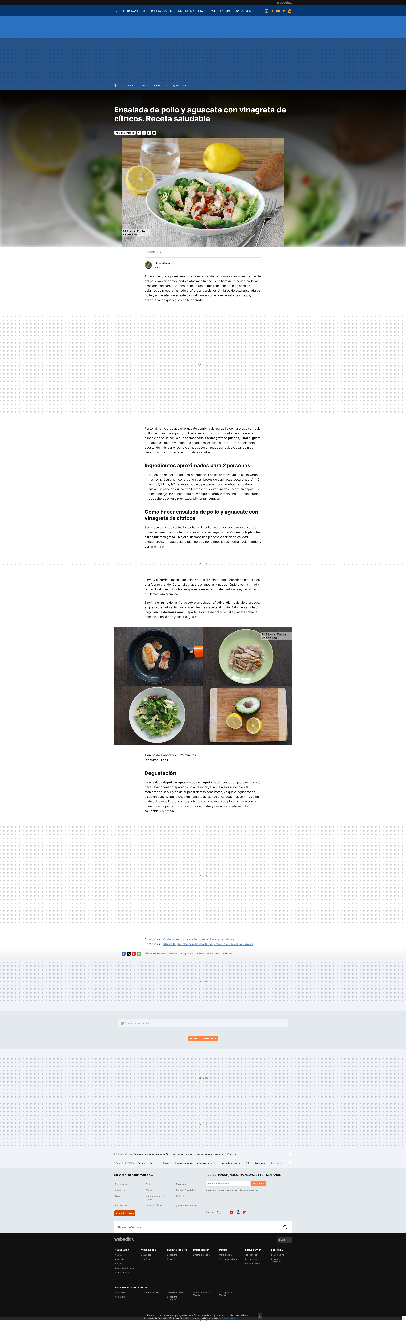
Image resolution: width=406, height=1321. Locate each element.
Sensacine (172, 1254)
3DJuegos (146, 1254)
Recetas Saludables (167, 953)
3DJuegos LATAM (150, 1292)
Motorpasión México (225, 1293)
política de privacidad (248, 1190)
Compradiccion (252, 1263)
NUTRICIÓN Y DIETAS (191, 11)
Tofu (248, 1163)
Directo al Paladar (201, 1254)
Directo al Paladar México (201, 1293)
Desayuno (120, 1196)
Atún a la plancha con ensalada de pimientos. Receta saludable (208, 944)
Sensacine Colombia (172, 1298)
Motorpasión (225, 1254)
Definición (181, 1196)
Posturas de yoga (184, 1163)
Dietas (149, 1190)
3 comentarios (126, 132)
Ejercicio (145, 85)
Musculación (121, 1184)
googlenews (290, 11)
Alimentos (120, 1190)
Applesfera (120, 1263)
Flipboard (284, 11)
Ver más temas (125, 1213)
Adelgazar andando (207, 1163)
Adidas (157, 85)
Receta (228, 953)
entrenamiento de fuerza (155, 1198)
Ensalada (214, 953)
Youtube (278, 11)
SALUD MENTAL (246, 11)
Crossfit (154, 1163)
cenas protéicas (154, 1205)
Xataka (118, 1254)
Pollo (201, 953)
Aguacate (188, 953)
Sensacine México (176, 1292)
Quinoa (141, 1163)
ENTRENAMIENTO (134, 11)
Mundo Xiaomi (122, 1272)
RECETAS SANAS (161, 11)
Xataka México (122, 1292)
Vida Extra (146, 1259)
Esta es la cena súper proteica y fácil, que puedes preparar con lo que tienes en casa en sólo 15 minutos (186, 1154)
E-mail (154, 133)
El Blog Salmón (278, 1254)
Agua (175, 85)
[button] (164, 263)
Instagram (266, 11)
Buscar (285, 1227)
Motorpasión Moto (228, 1259)
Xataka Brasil (121, 1296)
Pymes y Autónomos (277, 1260)
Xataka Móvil (121, 1259)
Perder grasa (122, 1205)
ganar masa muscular (187, 1205)
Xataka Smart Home (124, 1268)
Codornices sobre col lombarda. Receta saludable (198, 939)
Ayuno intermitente (231, 1163)
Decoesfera (251, 1259)
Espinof (171, 1259)
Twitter (144, 133)
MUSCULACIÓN (220, 11)
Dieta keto (260, 1163)
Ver (204, 1038)
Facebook (272, 11)
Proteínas (181, 1184)
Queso (185, 85)
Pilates (166, 1163)
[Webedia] (284, 2)
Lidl (166, 85)
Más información (226, 1318)
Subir (282, 1240)
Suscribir (258, 1183)
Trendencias (251, 1254)
